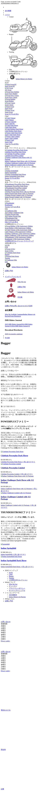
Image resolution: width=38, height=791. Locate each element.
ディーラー (13, 586)
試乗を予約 (9, 271)
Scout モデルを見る (12, 114)
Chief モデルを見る (12, 144)
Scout (11, 572)
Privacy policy (5, 641)
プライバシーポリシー (17, 588)
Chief (10, 574)
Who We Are (9, 314)
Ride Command (18, 314)
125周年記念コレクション (18, 580)
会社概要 (8, 11)
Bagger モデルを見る (12, 178)
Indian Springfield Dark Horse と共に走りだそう (17, 567)
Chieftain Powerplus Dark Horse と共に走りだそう (18, 462)
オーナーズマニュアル (17, 590)
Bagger (11, 576)
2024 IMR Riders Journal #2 (21, 326)
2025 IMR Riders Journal (13, 324)
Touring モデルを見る (12, 207)
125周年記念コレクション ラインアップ (19, 241)
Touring (11, 578)
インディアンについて (13, 276)
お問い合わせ (18, 306)
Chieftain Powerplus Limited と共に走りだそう (17, 474)
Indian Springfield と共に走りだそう (13, 554)
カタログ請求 (27, 306)
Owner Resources (15, 316)
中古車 (7, 338)
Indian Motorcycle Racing (17, 597)
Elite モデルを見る (11, 222)
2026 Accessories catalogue (13, 334)
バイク (7, 15)
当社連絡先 (13, 595)
